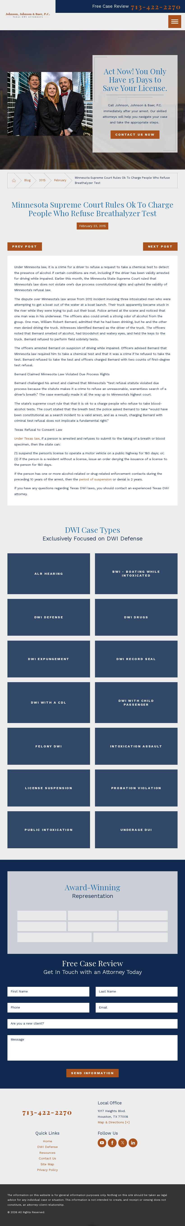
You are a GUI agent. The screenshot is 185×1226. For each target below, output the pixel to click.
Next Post (160, 246)
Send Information (92, 1073)
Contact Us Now (135, 134)
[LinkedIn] (133, 1142)
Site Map (47, 1164)
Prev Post (24, 246)
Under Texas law (26, 438)
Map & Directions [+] (114, 1122)
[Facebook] (112, 1142)
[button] (174, 21)
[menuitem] (47, 1141)
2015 (42, 180)
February (60, 180)
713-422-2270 (156, 6)
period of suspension (95, 479)
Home (47, 1141)
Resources (47, 1152)
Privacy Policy (47, 1170)
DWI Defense (47, 1147)
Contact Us (47, 1158)
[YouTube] (102, 1142)
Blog (27, 180)
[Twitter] (122, 1142)
